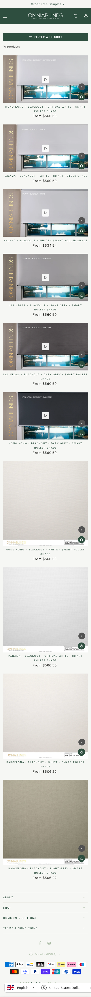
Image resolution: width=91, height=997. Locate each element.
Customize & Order (81, 96)
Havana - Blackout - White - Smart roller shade (45, 240)
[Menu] (5, 16)
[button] (75, 16)
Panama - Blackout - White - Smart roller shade (45, 175)
